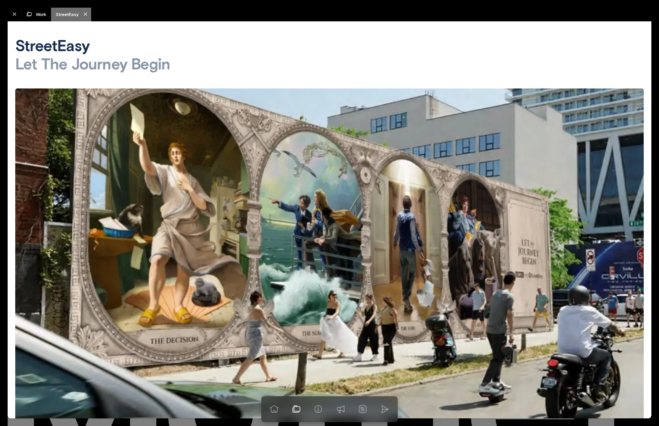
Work (41, 14)
